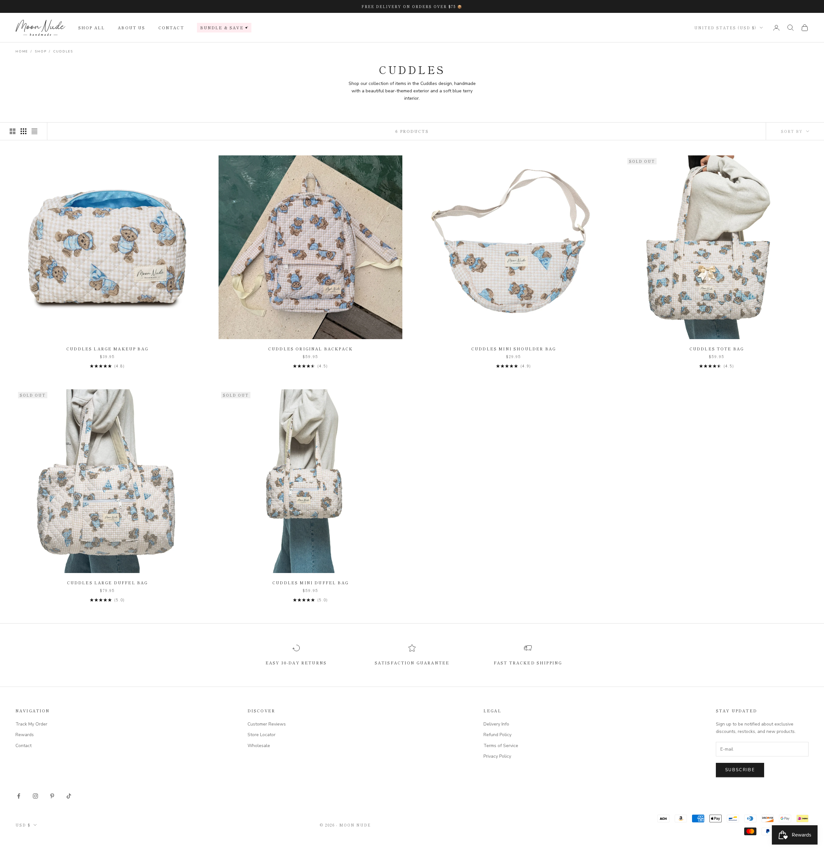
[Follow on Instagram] (35, 796)
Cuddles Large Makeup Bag (107, 348)
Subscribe (740, 770)
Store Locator (262, 735)
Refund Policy (497, 735)
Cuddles (63, 51)
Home (21, 51)
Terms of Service (500, 746)
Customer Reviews (267, 724)
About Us (131, 27)
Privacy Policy (497, 756)
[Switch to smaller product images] (23, 131)
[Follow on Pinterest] (52, 796)
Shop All (91, 27)
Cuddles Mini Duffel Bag (310, 582)
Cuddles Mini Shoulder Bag (513, 348)
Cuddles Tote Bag (716, 348)
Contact (171, 27)
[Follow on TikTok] (69, 796)
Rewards (24, 735)
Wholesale (259, 746)
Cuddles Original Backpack (310, 348)
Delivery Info (496, 724)
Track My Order (31, 724)
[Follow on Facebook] (18, 796)
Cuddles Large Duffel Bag (107, 582)
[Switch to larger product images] (12, 131)
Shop (40, 51)
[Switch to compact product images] (34, 131)
